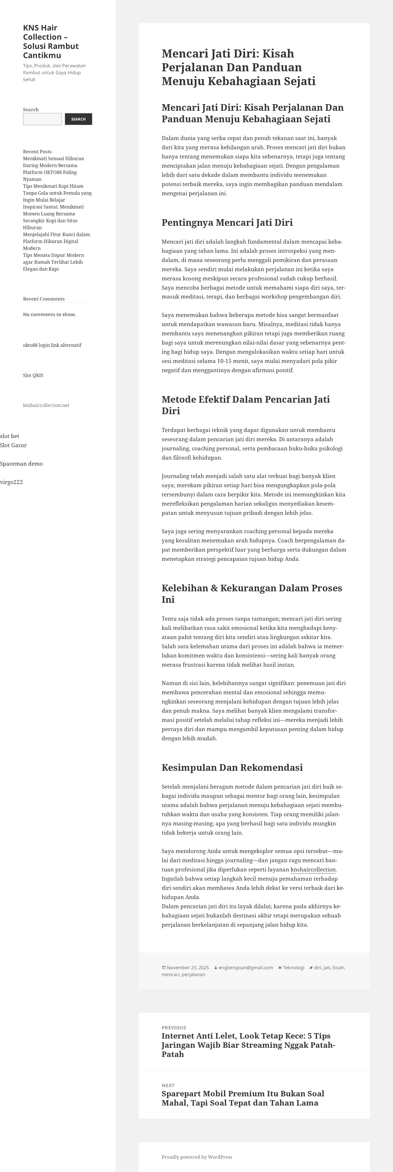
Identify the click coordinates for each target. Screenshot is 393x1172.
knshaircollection (313, 869)
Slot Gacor (13, 445)
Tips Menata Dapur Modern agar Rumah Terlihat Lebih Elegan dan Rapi (53, 262)
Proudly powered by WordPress (197, 1157)
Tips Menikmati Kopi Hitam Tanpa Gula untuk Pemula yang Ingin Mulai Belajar (57, 193)
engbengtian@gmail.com (246, 967)
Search (31, 109)
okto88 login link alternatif (52, 345)
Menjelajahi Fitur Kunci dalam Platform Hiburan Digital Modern (56, 241)
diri (317, 967)
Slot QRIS (33, 375)
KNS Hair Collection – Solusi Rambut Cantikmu (51, 41)
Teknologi (293, 967)
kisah (338, 967)
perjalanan (193, 974)
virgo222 (11, 482)
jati (327, 967)
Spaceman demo (21, 463)
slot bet (9, 436)
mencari (171, 974)
